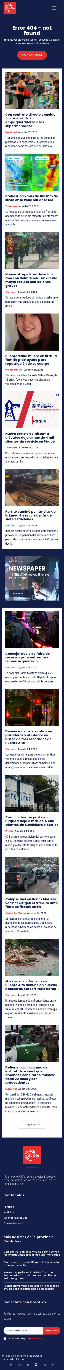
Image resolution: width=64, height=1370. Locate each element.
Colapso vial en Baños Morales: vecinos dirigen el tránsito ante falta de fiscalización (31, 903)
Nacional (11, 132)
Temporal (11, 206)
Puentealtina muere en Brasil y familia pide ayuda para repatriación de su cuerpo (31, 360)
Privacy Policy (36, 1338)
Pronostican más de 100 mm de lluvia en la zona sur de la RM (31, 198)
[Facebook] (11, 1365)
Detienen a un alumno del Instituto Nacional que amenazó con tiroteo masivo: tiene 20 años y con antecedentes (30, 1075)
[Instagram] (19, 1365)
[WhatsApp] (53, 1365)
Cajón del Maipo (15, 913)
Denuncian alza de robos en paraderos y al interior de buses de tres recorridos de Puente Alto (28, 737)
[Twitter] (44, 1365)
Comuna (10, 292)
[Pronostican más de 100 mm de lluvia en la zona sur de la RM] (32, 172)
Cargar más (31, 1124)
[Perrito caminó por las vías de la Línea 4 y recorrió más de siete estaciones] (32, 487)
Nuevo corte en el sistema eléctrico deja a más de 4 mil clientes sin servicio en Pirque (30, 437)
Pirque (9, 831)
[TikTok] (28, 1365)
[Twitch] (36, 1365)
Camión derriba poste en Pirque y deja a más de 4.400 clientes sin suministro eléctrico (31, 821)
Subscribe (52, 1330)
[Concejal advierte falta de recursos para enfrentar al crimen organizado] (32, 629)
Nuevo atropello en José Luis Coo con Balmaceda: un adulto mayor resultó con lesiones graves (31, 280)
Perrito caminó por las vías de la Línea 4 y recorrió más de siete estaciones (30, 515)
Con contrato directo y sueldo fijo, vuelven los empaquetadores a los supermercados (30, 120)
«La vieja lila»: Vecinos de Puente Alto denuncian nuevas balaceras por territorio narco (31, 985)
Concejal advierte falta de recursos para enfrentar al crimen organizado (27, 657)
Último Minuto (14, 369)
